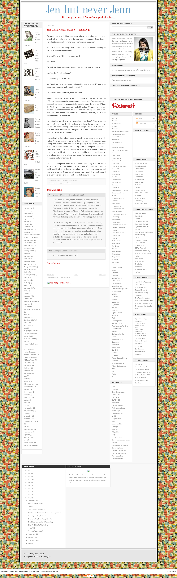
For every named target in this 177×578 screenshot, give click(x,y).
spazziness (27, 397)
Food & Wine (139, 329)
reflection (27, 381)
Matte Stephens (117, 286)
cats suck (27, 256)
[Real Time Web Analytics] (88, 577)
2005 (28, 497)
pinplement (27, 368)
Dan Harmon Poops (141, 221)
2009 (28, 485)
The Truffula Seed (141, 203)
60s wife (26, 221)
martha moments (29, 357)
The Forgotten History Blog (144, 300)
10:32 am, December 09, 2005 (72, 195)
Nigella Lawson (117, 313)
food (25, 291)
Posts (140, 119)
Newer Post (50, 274)
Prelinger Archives (141, 287)
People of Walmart (141, 240)
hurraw (26, 323)
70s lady (26, 224)
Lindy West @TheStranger (144, 232)
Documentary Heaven (142, 369)
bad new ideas (28, 240)
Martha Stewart (117, 283)
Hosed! (30, 507)
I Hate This (31, 528)
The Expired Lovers (141, 193)
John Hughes (116, 251)
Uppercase (138, 354)
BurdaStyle (138, 321)
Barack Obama (117, 137)
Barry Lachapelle (140, 166)
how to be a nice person (32, 309)
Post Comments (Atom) (62, 277)
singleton (27, 394)
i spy (25, 328)
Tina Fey (115, 355)
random (26, 378)
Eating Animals (117, 190)
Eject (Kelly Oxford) (141, 224)
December (32, 501)
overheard (27, 365)
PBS (148, 375)
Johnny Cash (116, 254)
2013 (28, 473)
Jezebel (137, 229)
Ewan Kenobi (139, 177)
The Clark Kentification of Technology (68, 29)
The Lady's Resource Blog (144, 303)
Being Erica (115, 139)
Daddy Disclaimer (30, 267)
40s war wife (28, 208)
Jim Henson (116, 246)
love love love (28, 349)
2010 (28, 482)
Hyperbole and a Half (142, 227)
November (32, 534)
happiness (27, 296)
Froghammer (139, 179)
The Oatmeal (139, 261)
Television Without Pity (142, 251)
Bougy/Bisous (139, 169)
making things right (30, 352)
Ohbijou (137, 187)
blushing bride (28, 251)
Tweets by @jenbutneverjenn (121, 80)
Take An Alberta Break (35, 504)
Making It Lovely (140, 333)
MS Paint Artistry (29, 360)
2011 (28, 479)
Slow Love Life (140, 243)
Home (76, 274)
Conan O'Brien (117, 169)
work (25, 440)
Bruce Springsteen (118, 147)
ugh (25, 426)
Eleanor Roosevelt (118, 198)
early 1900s (28, 277)
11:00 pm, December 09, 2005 (65, 251)
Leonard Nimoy (117, 267)
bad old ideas (28, 243)
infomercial (27, 336)
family (26, 285)
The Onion (138, 264)
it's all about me (29, 339)
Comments (142, 123)
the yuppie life (28, 410)
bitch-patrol (27, 248)
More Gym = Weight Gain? (37, 516)
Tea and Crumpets (141, 290)
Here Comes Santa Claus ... (37, 510)
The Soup (138, 266)
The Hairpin (139, 259)
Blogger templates (9, 571)
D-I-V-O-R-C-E (29, 264)
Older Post (102, 274)
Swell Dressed (140, 190)
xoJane (137, 272)
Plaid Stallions (139, 285)
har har (26, 298)
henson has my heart (31, 301)
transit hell (27, 418)
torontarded (27, 416)
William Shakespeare (119, 366)
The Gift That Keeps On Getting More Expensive (44, 513)
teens (25, 402)
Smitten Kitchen (140, 352)
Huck (25, 315)
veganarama (28, 432)
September (32, 540)
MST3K (114, 294)
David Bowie (116, 177)
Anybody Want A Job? (35, 531)
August (30, 543)
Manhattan (140, 335)
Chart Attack (139, 364)
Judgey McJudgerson (31, 344)
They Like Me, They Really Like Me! (40, 519)
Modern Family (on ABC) (120, 289)
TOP (174, 571)
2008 (28, 488)
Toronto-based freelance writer (92, 475)
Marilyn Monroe (117, 278)
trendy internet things (31, 421)
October (31, 537)
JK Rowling (115, 249)
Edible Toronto (139, 326)
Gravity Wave (139, 182)
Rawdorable (138, 344)
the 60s (26, 405)
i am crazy (27, 325)
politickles (27, 370)
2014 (28, 470)
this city (26, 413)
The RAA (138, 195)
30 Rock (115, 118)
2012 (28, 476)
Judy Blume (116, 257)
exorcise (26, 280)
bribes (26, 253)
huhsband (27, 317)
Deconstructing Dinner (142, 367)
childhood (27, 259)
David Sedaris (116, 179)
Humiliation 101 (29, 320)
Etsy (136, 327)
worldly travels (28, 442)
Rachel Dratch (117, 323)
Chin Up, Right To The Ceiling (38, 525)
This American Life (141, 269)
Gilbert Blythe (116, 222)
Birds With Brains (141, 213)
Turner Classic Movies (119, 358)
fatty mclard (28, 288)
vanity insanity (28, 429)
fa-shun (26, 283)
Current (137, 219)
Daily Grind (139, 174)
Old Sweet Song (140, 338)
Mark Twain (116, 281)
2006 (28, 494)
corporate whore (29, 261)
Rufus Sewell (116, 329)
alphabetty (27, 232)
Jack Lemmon (116, 241)
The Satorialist (139, 349)
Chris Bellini (139, 171)
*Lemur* (137, 185)
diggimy (26, 272)
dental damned (28, 269)
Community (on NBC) (119, 166)
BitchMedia (138, 216)
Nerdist (137, 237)
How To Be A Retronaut (143, 282)
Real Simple (138, 346)
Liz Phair (115, 273)
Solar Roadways (140, 377)
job (25, 341)
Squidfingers (46, 557)
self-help (26, 389)
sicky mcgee (28, 392)
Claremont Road (140, 324)
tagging (26, 400)
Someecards (139, 245)
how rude (27, 307)
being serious (28, 245)
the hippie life (28, 408)
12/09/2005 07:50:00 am (69, 180)
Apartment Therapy (141, 319)
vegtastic (27, 435)
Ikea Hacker (139, 331)
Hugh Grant (116, 235)
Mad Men (115, 275)
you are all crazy (29, 445)
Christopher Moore (118, 161)
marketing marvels (30, 355)
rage (25, 376)
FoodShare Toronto (141, 372)
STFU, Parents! (140, 248)
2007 (28, 491)
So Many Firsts (36, 107)
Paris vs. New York (141, 341)
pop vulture (27, 373)
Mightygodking (140, 235)
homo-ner (27, 304)
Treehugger (139, 380)
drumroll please (29, 275)
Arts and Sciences (141, 163)
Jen (50, 251)
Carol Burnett (116, 158)
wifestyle (26, 437)
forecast (26, 293)
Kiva (144, 375)
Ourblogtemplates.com (46, 571)
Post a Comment (53, 263)
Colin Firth (115, 163)
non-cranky (27, 363)
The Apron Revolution (142, 298)
